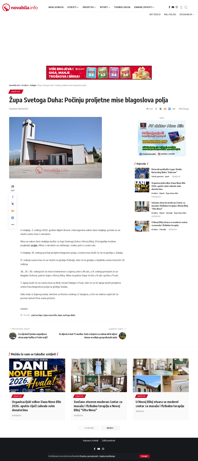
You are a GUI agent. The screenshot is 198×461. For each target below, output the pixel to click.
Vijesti (161, 193)
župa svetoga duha (66, 315)
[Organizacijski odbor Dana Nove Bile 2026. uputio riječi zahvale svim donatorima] (142, 187)
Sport (167, 176)
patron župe (37, 315)
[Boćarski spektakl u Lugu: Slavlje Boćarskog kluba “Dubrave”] (142, 173)
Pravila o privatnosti (89, 456)
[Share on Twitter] (160, 109)
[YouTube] (173, 7)
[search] (185, 7)
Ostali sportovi (157, 176)
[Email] (165, 109)
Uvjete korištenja (107, 456)
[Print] (169, 109)
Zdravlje (169, 213)
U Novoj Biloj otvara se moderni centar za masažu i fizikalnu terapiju (160, 404)
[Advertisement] (98, 41)
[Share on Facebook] (156, 109)
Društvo (15, 91)
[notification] (181, 7)
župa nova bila (50, 315)
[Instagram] (176, 7)
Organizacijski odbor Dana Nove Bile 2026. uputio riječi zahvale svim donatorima (168, 186)
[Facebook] (169, 7)
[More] (174, 109)
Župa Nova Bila (172, 193)
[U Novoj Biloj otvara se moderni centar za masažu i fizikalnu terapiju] (142, 226)
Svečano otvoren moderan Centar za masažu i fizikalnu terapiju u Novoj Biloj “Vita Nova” (169, 205)
